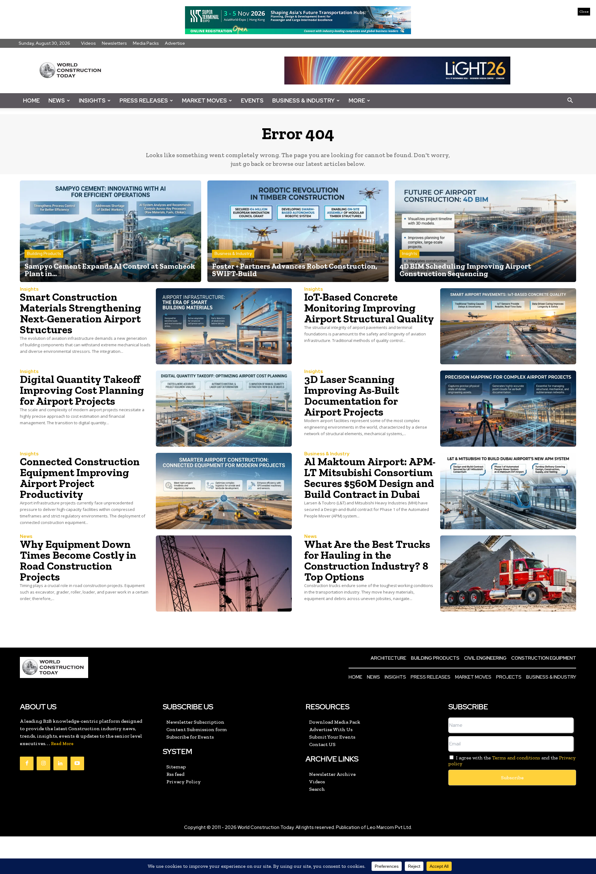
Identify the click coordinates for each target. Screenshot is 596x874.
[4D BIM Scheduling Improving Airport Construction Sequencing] (485, 231)
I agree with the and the (512, 761)
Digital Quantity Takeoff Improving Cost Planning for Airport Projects (82, 390)
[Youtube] (77, 763)
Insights (92, 100)
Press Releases (144, 100)
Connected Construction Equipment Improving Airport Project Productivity (80, 478)
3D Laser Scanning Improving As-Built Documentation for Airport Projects (351, 395)
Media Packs (146, 43)
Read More (62, 743)
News (56, 100)
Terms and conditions (516, 758)
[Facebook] (27, 763)
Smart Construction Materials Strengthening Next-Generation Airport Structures (80, 313)
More (357, 100)
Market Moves (204, 100)
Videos (88, 43)
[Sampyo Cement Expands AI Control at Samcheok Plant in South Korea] (110, 231)
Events (252, 100)
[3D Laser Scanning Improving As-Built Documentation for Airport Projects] (508, 409)
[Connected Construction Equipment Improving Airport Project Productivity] (224, 491)
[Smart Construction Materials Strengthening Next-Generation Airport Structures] (224, 326)
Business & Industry (303, 100)
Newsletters (114, 43)
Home (31, 100)
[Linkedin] (60, 763)
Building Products (44, 253)
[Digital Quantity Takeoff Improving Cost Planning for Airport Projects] (224, 409)
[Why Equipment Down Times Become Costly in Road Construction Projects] (224, 573)
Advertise (175, 43)
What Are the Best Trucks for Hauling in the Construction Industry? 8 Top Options (367, 560)
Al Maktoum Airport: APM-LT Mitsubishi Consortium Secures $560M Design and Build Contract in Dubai (370, 478)
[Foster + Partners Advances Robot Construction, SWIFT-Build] (298, 231)
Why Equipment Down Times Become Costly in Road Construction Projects (78, 560)
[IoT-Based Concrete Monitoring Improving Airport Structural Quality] (508, 326)
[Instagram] (43, 763)
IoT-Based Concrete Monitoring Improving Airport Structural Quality (369, 307)
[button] (569, 100)
